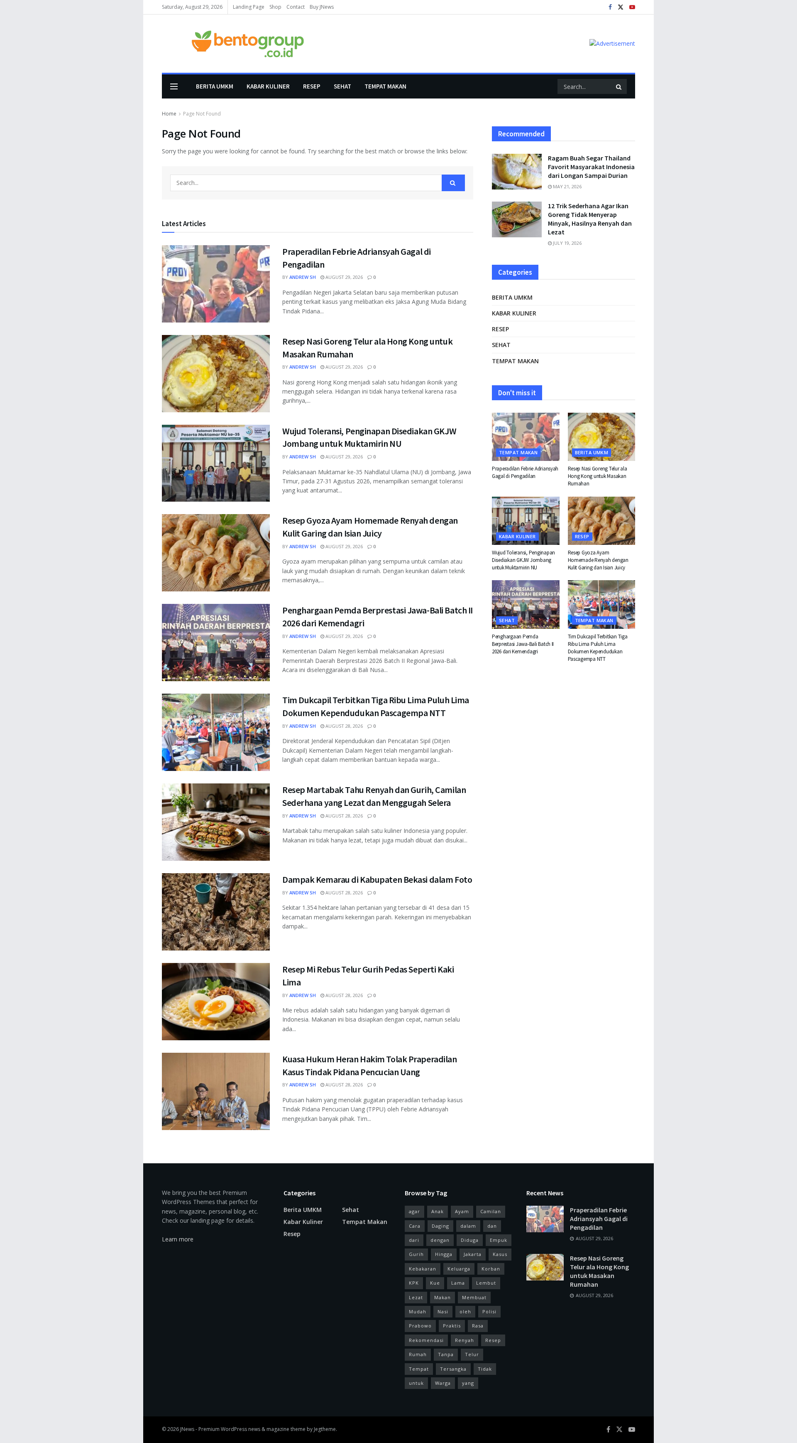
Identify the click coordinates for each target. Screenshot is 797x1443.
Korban (491, 1269)
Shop (275, 6)
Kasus (500, 1254)
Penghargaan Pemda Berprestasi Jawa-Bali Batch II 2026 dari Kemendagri (523, 644)
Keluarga (458, 1269)
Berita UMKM (214, 86)
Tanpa (446, 1354)
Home (169, 113)
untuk (416, 1383)
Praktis (452, 1325)
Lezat (416, 1297)
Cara (415, 1226)
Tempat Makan (385, 86)
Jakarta (473, 1254)
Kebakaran (422, 1269)
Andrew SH (302, 277)
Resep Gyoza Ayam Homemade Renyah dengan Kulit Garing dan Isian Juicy (598, 560)
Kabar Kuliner (268, 86)
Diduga (470, 1240)
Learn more (177, 1239)
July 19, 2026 (567, 243)
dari (414, 1240)
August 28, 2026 (343, 726)
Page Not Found (202, 113)
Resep (311, 86)
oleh (465, 1311)
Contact (295, 6)
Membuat (474, 1297)
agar (414, 1211)
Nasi (443, 1311)
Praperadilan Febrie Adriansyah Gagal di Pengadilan (525, 472)
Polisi (489, 1311)
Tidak (485, 1369)
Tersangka (453, 1369)
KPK (414, 1283)
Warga (443, 1383)
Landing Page (248, 6)
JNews (187, 1429)
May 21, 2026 (567, 186)
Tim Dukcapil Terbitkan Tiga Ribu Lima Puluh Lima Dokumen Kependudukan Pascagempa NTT (598, 648)
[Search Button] (619, 86)
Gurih (416, 1254)
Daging (440, 1226)
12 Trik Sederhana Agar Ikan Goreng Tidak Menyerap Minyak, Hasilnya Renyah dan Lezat (590, 219)
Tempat (419, 1369)
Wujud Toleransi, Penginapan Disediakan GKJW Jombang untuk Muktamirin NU (523, 560)
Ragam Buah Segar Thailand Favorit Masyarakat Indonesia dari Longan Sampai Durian (591, 167)
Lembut (486, 1283)
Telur (472, 1354)
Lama (458, 1283)
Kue (435, 1283)
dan (492, 1226)
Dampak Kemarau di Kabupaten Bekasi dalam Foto (377, 879)
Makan (442, 1297)
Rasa (478, 1325)
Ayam (462, 1211)
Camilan (490, 1211)
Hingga (443, 1254)
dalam (468, 1226)
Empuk (498, 1240)
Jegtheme (325, 1429)
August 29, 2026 (343, 277)
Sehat (342, 86)
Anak (437, 1211)
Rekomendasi (426, 1340)
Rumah (418, 1354)
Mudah (417, 1311)
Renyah (464, 1340)
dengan (440, 1240)
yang (468, 1383)
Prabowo (420, 1325)
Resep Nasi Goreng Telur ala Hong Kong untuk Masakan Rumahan (597, 476)
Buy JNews (322, 6)
